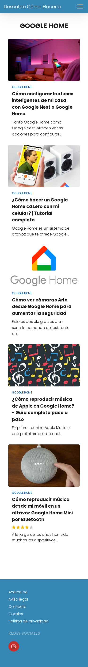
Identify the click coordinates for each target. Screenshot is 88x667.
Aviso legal (18, 599)
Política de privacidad (28, 621)
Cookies (15, 614)
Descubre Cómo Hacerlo (32, 6)
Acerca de (17, 592)
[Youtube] (13, 646)
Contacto (17, 606)
